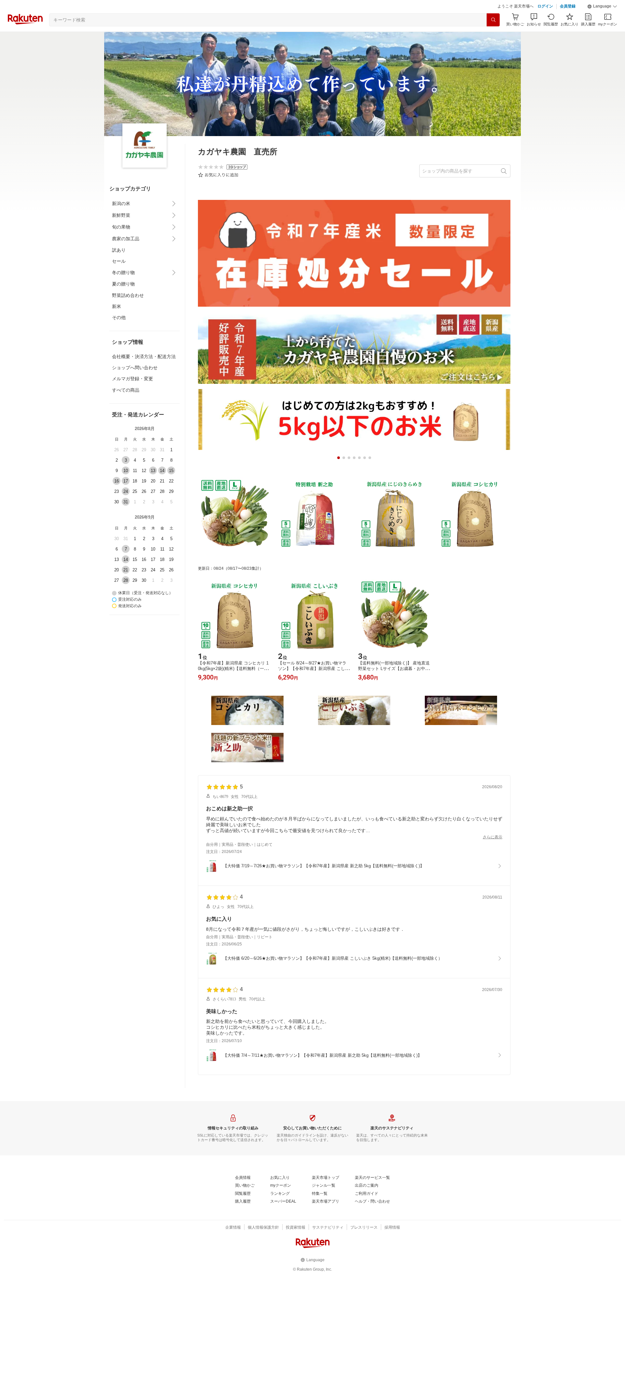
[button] (602, 6)
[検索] (493, 19)
